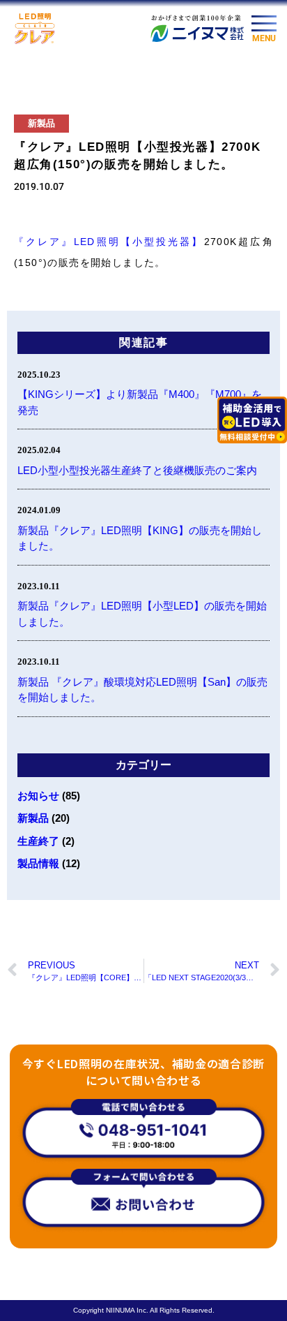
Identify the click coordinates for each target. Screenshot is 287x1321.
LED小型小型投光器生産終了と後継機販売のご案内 (137, 470)
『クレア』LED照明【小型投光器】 (109, 241)
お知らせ (38, 796)
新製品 (41, 123)
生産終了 (38, 841)
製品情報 (38, 863)
